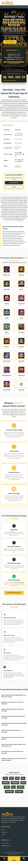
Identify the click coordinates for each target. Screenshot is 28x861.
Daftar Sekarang (10, 41)
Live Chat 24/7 (4, 843)
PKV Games (4, 197)
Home (2, 830)
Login (21, 41)
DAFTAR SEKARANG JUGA (14, 592)
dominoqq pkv (5, 114)
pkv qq (7, 216)
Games (3, 835)
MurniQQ (17, 129)
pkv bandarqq (23, 100)
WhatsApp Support (6, 845)
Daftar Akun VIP (14, 182)
